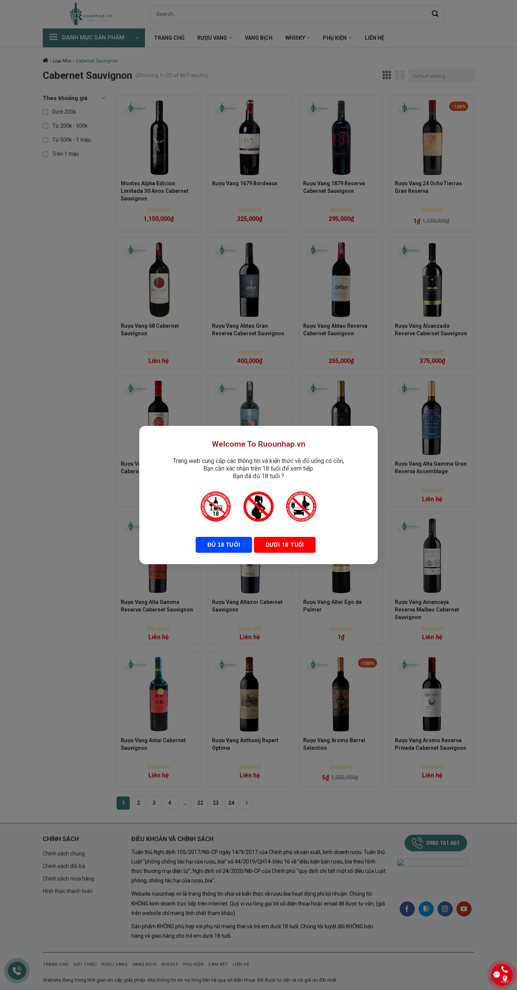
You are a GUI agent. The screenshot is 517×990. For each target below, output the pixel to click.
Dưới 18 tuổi (285, 544)
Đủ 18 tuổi (223, 544)
